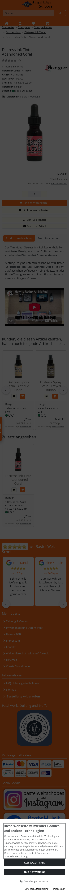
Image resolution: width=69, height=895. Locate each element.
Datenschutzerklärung (36, 888)
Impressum (59, 888)
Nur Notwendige (34, 871)
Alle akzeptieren (34, 862)
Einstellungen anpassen (36, 881)
